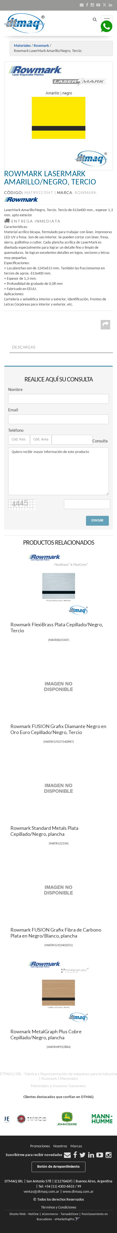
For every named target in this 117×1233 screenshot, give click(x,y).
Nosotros (60, 1146)
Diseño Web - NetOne (24, 1214)
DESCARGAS (23, 347)
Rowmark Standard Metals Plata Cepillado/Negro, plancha (44, 831)
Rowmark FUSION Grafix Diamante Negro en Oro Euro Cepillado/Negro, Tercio (58, 729)
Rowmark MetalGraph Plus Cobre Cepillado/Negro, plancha (46, 1034)
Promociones (40, 1146)
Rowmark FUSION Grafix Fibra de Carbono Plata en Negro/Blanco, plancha (55, 933)
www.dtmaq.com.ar (78, 1192)
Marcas (76, 1146)
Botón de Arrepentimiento (58, 1167)
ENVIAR (97, 521)
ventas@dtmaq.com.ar (41, 1192)
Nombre (15, 390)
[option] (26, 1119)
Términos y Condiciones (58, 1208)
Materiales (22, 46)
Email (13, 410)
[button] (81, 5)
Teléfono (15, 431)
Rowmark (41, 46)
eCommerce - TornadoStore (60, 1214)
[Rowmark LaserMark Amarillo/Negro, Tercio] (58, 116)
